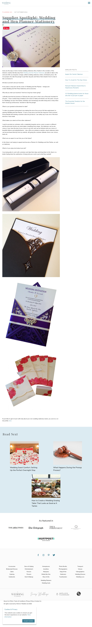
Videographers (80, 572)
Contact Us (38, 601)
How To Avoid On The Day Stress (76, 80)
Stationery (63, 574)
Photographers (63, 569)
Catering (11, 574)
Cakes (12, 572)
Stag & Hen (63, 572)
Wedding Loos (80, 577)
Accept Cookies (28, 621)
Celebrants (12, 577)
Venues (80, 569)
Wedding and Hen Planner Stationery (34, 73)
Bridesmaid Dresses (12, 569)
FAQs (11, 601)
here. (10, 421)
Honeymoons (46, 566)
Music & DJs (46, 577)
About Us (6, 601)
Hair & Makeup (29, 577)
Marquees (46, 572)
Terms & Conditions (19, 601)
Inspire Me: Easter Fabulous (74, 74)
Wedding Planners (46, 580)
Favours (29, 572)
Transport (80, 566)
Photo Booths (63, 566)
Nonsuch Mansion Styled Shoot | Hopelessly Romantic (75, 87)
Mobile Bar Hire (46, 574)
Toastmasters (63, 577)
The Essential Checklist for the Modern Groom (75, 102)
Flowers (29, 574)
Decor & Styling (28, 566)
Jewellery (46, 569)
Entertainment (29, 569)
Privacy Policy (30, 601)
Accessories (11, 566)
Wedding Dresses (80, 574)
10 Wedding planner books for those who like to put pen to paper (76, 95)
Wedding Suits (46, 583)
